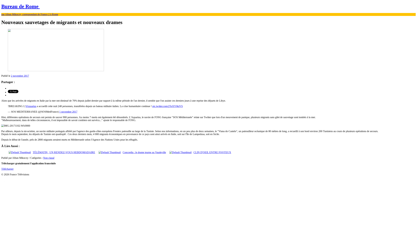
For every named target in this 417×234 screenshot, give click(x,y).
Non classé (48, 157)
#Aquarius (31, 106)
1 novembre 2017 (68, 111)
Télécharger (7, 169)
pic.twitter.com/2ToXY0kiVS (167, 106)
